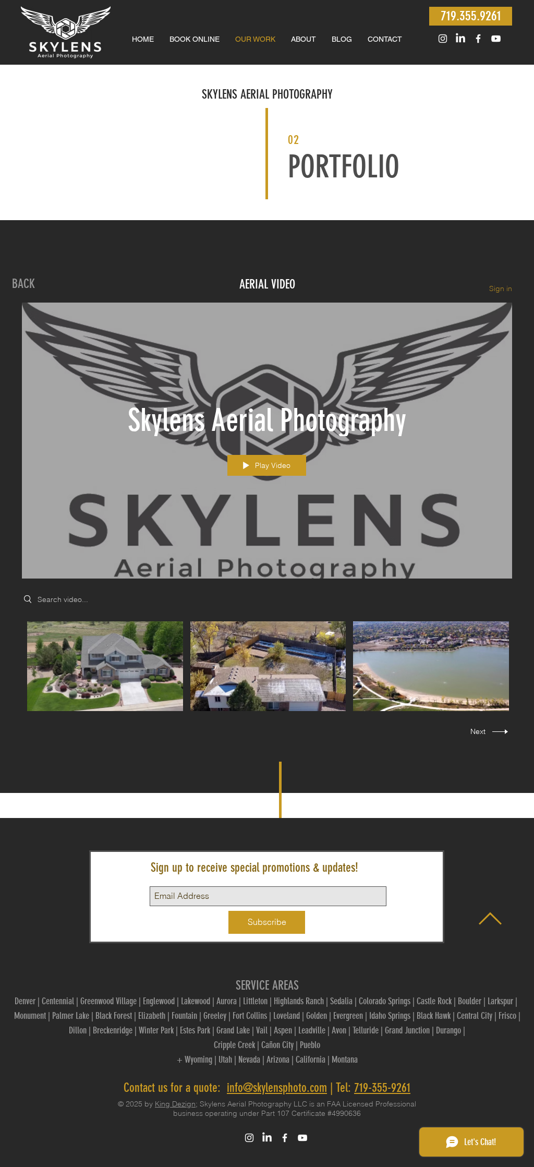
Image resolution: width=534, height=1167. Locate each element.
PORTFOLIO (343, 166)
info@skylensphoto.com (277, 1087)
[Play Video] (105, 666)
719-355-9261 (382, 1087)
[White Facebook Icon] (478, 38)
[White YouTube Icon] (496, 38)
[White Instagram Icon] (442, 38)
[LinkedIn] (460, 38)
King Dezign (175, 1104)
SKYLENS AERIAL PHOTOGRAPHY (267, 94)
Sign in (500, 288)
